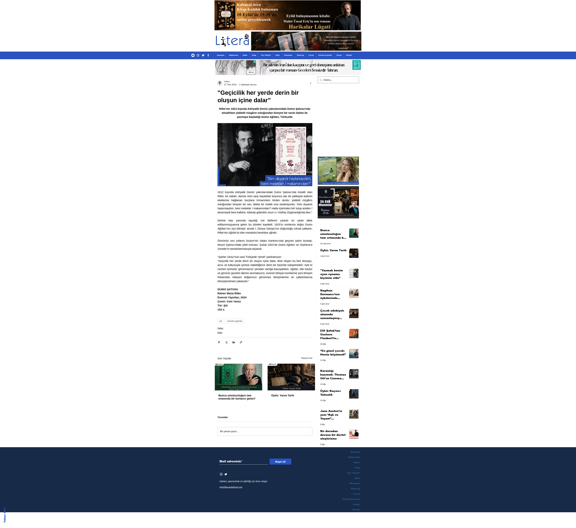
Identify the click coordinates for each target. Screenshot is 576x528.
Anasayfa (355, 452)
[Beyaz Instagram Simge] (221, 474)
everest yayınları (234, 321)
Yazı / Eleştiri (353, 473)
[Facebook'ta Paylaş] (219, 342)
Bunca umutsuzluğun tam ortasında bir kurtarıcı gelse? (236, 397)
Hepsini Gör (306, 358)
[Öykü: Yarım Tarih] (291, 377)
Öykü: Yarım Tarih (282, 395)
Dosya (356, 504)
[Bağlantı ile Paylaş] (241, 342)
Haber (220, 328)
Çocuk (356, 494)
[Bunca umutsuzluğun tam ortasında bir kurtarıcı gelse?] (238, 377)
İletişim (356, 509)
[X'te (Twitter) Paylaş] (226, 342)
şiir (220, 321)
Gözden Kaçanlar (351, 499)
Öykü (357, 478)
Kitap (220, 332)
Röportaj (355, 488)
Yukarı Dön (4, 515)
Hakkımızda (354, 457)
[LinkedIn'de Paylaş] (233, 342)
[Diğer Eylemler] (310, 83)
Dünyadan (354, 483)
